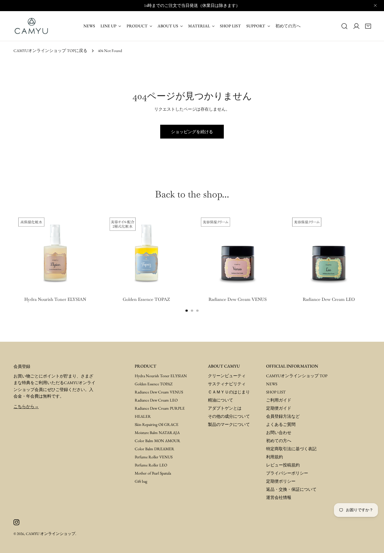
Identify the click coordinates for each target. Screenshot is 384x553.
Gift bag (141, 481)
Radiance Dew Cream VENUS (159, 392)
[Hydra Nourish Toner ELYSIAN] (55, 252)
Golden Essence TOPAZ (153, 383)
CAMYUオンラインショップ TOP (296, 375)
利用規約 (274, 457)
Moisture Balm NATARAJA (157, 432)
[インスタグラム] (16, 522)
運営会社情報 (278, 497)
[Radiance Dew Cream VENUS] (237, 252)
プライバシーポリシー (287, 473)
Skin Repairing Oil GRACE (156, 424)
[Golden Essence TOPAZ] (146, 252)
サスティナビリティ (227, 383)
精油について (220, 400)
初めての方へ (278, 440)
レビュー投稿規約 (283, 465)
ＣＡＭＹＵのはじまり (229, 392)
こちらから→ (26, 406)
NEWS (271, 383)
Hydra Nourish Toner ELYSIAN (161, 375)
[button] (368, 26)
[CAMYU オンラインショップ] (32, 26)
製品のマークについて (229, 424)
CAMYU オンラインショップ (50, 533)
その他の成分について (229, 416)
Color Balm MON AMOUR (157, 440)
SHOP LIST (276, 392)
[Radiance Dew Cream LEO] (328, 252)
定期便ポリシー (281, 481)
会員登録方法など (283, 416)
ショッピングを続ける (192, 131)
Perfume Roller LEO (151, 465)
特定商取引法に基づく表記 (291, 448)
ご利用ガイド (278, 400)
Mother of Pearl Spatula (153, 473)
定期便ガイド (278, 408)
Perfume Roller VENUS (153, 457)
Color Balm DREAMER (154, 448)
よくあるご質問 (281, 424)
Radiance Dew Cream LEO (156, 400)
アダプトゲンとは (225, 408)
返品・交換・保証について (291, 489)
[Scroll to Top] (372, 541)
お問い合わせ (278, 432)
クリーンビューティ (227, 375)
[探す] (344, 26)
